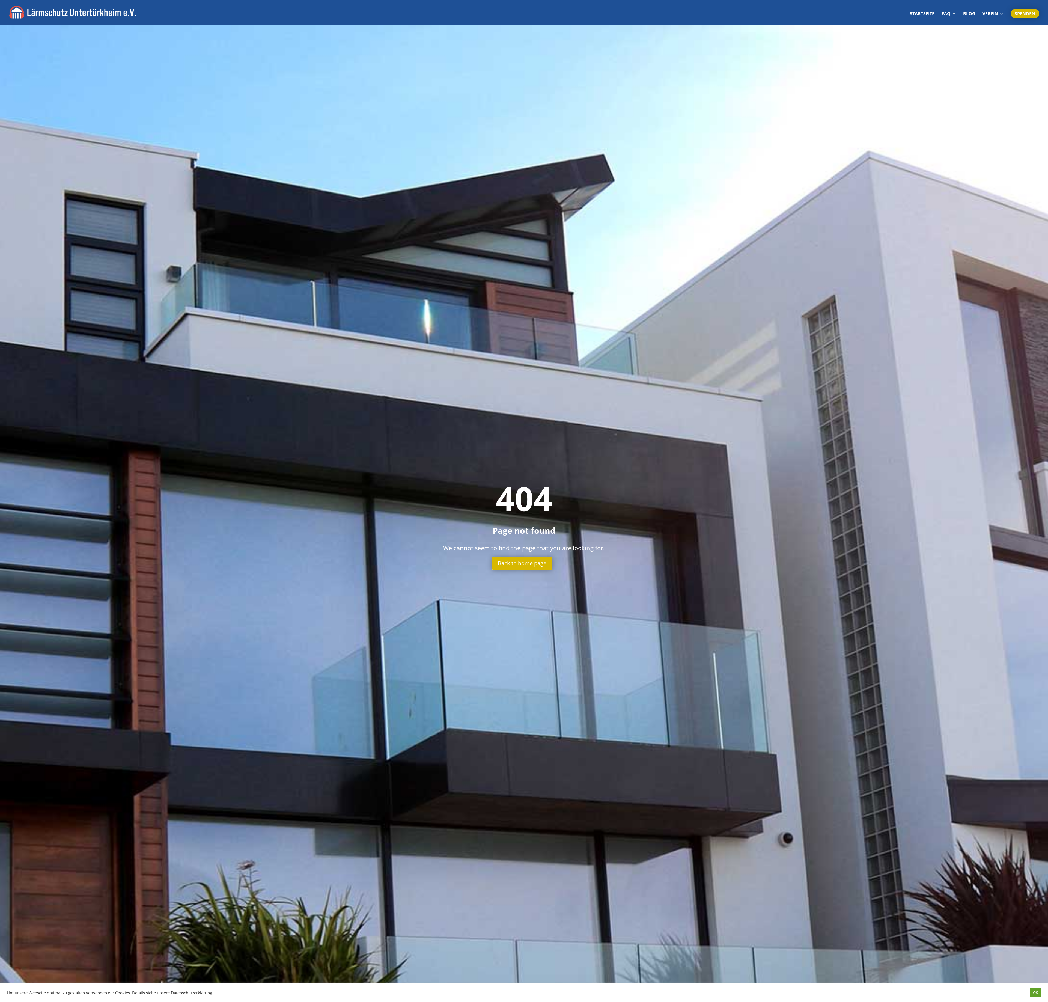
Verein (990, 14)
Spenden (1025, 14)
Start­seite (922, 14)
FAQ (946, 14)
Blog (969, 14)
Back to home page (522, 563)
